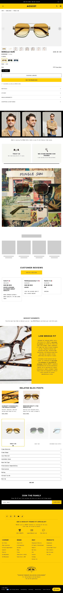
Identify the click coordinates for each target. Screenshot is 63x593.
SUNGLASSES (8, 10)
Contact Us (34, 559)
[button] (56, 6)
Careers (34, 554)
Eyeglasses (49, 543)
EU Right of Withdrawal (38, 545)
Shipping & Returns (36, 543)
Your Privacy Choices (14, 589)
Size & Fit (19, 543)
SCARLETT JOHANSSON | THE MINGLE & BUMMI (10, 406)
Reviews (19, 547)
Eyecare (4, 549)
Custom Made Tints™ (51, 547)
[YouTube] (18, 516)
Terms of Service (46, 589)
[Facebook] (7, 516)
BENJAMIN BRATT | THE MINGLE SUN (30, 406)
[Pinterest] (14, 516)
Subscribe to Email (22, 554)
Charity (4, 552)
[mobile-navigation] (3, 6)
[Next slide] (59, 28)
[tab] (4, 49)
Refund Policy (38, 589)
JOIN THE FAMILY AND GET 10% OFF (31, 1)
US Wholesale (5, 556)
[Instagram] (10, 516)
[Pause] (58, 1)
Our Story (4, 543)
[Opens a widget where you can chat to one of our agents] (56, 589)
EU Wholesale (5, 554)
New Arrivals (50, 552)
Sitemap (34, 556)
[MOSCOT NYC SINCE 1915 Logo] (31, 6)
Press (18, 552)
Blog (18, 549)
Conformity (31, 589)
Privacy (3, 589)
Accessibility (24, 589)
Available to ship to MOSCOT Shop (12, 83)
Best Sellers (50, 549)
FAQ (32, 552)
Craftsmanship (20, 545)
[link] (7, 54)
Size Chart (58, 67)
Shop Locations (6, 545)
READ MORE (5, 413)
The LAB (48, 554)
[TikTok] (22, 516)
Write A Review (31, 272)
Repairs (34, 547)
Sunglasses (49, 545)
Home (3, 10)
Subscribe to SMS (21, 556)
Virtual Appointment (7, 547)
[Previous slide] (3, 28)
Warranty (34, 549)
